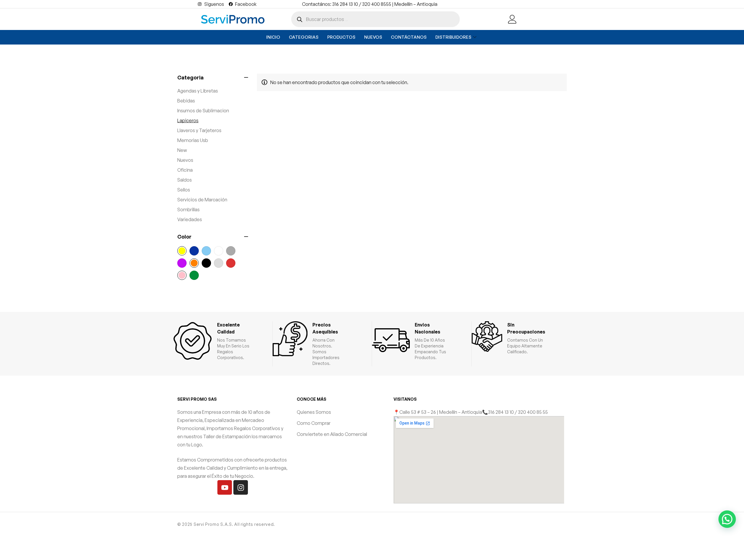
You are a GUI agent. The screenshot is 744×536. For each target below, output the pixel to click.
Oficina (185, 170)
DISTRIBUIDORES (453, 37)
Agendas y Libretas (197, 91)
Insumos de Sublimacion (203, 110)
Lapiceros (187, 120)
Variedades (189, 219)
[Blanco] (218, 250)
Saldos (184, 180)
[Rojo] (230, 263)
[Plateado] (218, 263)
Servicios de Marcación (202, 200)
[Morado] (182, 263)
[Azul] (194, 250)
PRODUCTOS (341, 37)
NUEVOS (373, 37)
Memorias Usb (192, 140)
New (182, 150)
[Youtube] (224, 487)
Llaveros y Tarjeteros (199, 130)
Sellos (183, 190)
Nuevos (185, 160)
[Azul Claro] (206, 250)
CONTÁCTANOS (409, 37)
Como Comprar (313, 423)
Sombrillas (188, 209)
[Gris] (230, 250)
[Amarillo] (182, 250)
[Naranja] (194, 263)
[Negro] (206, 263)
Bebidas (186, 101)
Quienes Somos (314, 412)
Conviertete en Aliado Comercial (332, 434)
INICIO (273, 37)
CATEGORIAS (304, 37)
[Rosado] (182, 275)
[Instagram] (240, 487)
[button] (727, 519)
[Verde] (194, 275)
